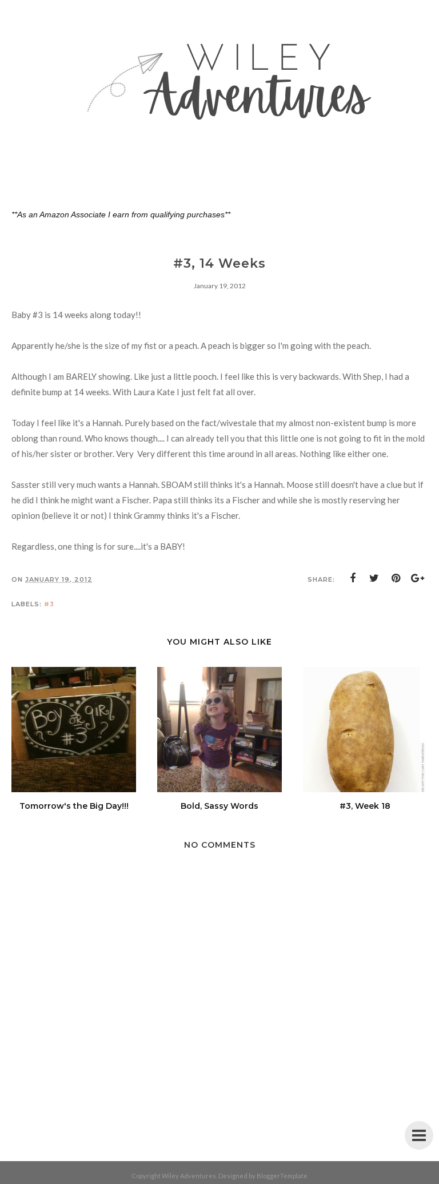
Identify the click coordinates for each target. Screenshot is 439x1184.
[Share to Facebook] (353, 578)
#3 (49, 604)
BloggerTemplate (282, 1175)
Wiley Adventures (189, 1175)
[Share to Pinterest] (396, 578)
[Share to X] (374, 578)
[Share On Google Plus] (418, 578)
